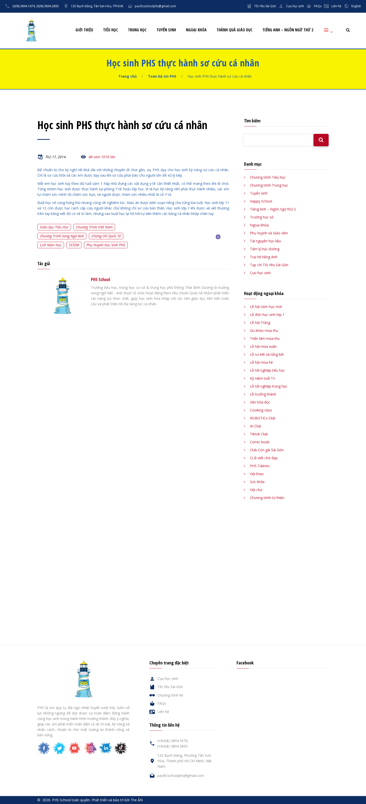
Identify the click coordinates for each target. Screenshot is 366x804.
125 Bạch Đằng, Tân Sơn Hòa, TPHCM (97, 6)
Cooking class (261, 410)
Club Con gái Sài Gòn (267, 450)
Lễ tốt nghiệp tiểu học (267, 370)
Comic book (259, 442)
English (356, 6)
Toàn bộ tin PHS (162, 76)
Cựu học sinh (295, 6)
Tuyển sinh (166, 30)
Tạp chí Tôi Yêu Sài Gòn (269, 264)
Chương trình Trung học (269, 185)
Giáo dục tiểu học (54, 227)
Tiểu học (110, 30)
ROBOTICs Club (262, 418)
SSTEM (74, 245)
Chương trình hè (170, 695)
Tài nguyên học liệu (265, 241)
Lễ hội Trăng (260, 322)
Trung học (137, 30)
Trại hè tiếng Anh (263, 256)
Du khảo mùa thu (264, 330)
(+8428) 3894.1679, (172, 740)
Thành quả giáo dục (234, 30)
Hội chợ (256, 489)
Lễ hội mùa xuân (263, 346)
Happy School (261, 201)
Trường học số (261, 217)
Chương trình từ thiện (267, 497)
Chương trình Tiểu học (268, 177)
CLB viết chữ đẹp (264, 457)
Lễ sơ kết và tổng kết (267, 354)
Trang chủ (127, 76)
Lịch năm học (50, 245)
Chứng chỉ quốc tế (106, 236)
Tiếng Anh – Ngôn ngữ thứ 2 (287, 30)
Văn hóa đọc (260, 402)
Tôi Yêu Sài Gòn (265, 6)
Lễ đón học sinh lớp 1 (267, 314)
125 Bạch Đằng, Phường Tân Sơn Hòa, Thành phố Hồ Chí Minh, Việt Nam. (184, 761)
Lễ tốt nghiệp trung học (268, 386)
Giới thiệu (84, 30)
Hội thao (257, 473)
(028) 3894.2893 (47, 6)
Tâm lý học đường (264, 249)
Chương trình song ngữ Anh (62, 236)
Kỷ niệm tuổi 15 (262, 378)
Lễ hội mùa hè (261, 362)
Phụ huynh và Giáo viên (269, 233)
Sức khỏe (257, 481)
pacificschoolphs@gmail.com (155, 6)
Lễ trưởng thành (263, 394)
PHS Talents (260, 465)
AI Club (255, 426)
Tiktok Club (259, 434)
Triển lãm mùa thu (265, 338)
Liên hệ (336, 6)
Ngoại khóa (196, 30)
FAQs (317, 6)
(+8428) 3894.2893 (172, 746)
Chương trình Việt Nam (94, 227)
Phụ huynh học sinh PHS (105, 245)
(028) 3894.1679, (24, 6)
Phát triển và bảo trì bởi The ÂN (117, 800)
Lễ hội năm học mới (266, 306)
